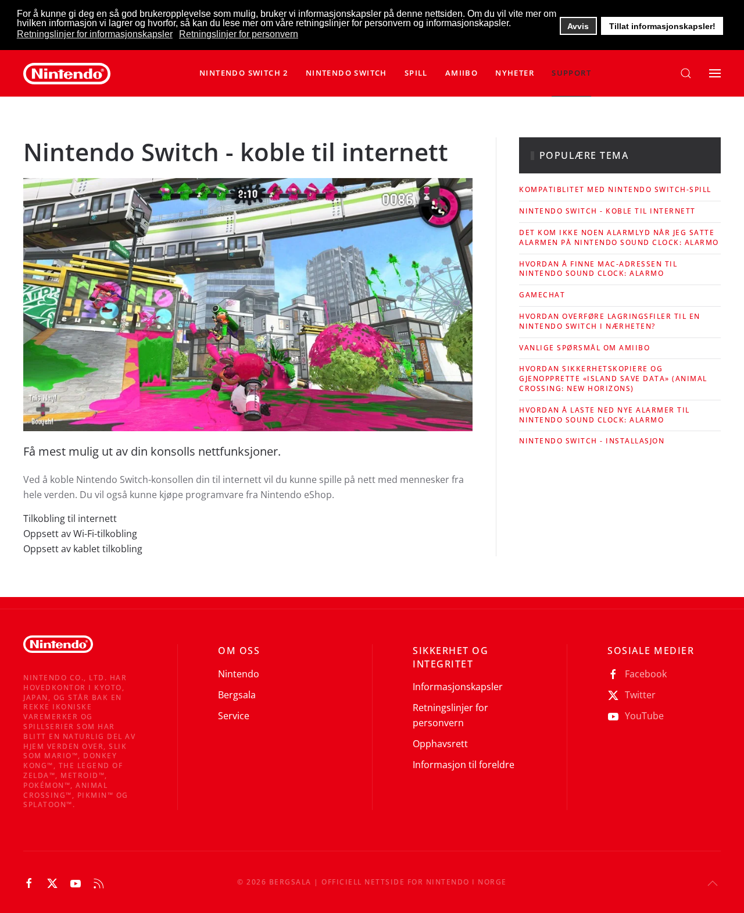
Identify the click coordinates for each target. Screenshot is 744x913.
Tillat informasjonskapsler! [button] (662, 26)
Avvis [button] (578, 26)
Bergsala (237, 694)
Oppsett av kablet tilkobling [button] (82, 548)
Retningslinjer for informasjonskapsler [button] (95, 34)
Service (233, 715)
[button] (346, 73)
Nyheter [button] (514, 73)
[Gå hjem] (66, 73)
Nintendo (238, 673)
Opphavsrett (440, 743)
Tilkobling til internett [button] (70, 518)
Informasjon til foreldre (463, 764)
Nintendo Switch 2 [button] (243, 73)
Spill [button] (416, 73)
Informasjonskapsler (458, 686)
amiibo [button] (461, 73)
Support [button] (571, 73)
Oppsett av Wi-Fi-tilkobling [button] (80, 533)
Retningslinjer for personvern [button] (238, 34)
